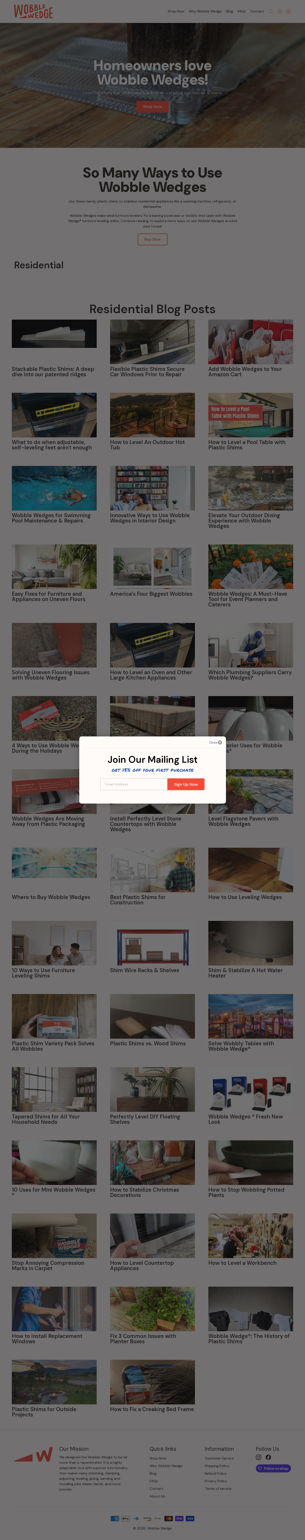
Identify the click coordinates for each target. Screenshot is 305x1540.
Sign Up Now (186, 784)
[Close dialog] (219, 742)
